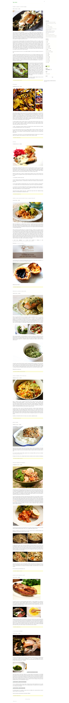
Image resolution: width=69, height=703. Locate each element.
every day (19, 80)
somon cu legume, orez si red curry (19, 375)
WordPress (45, 81)
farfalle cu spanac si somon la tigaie (19, 6)
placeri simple (15, 422)
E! (32, 658)
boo (46, 41)
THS (30, 658)
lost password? (48, 73)
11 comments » (15, 371)
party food (47, 56)
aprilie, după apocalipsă (49, 27)
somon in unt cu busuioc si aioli (19, 575)
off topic (47, 54)
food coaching (48, 48)
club (46, 42)
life (46, 49)
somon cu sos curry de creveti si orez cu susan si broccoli (24, 198)
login (46, 72)
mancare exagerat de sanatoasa (19, 462)
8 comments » (15, 137)
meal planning (48, 50)
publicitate (47, 57)
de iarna (14, 141)
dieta (18, 371)
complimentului (26, 32)
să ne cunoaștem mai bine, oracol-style (51, 35)
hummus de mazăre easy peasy (50, 34)
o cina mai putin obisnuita (17, 631)
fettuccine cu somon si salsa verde (19, 291)
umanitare (47, 61)
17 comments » (15, 80)
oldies (46, 55)
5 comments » (15, 695)
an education (47, 25)
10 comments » (15, 458)
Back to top (14, 701)
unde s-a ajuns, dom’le (49, 26)
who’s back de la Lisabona (20, 243)
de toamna (15, 84)
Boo (30, 318)
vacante (47, 62)
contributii (47, 43)
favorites (24, 371)
